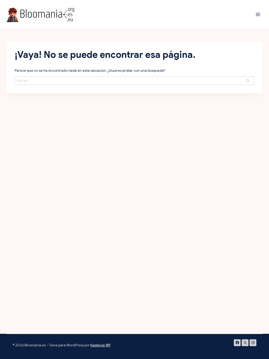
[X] (245, 342)
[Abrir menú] (258, 14)
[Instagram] (253, 342)
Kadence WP (100, 345)
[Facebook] (237, 342)
